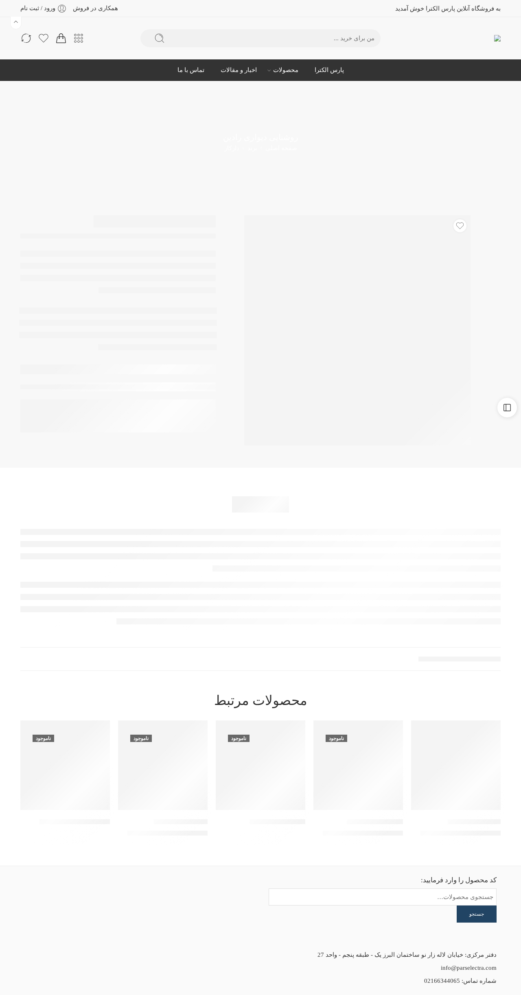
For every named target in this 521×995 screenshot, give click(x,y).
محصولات (285, 70)
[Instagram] (102, 890)
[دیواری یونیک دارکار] (260, 765)
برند (252, 148)
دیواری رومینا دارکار (375, 821)
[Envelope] (124, 890)
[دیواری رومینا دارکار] (358, 765)
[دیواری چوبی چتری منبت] (65, 765)
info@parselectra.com (469, 967)
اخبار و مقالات (239, 70)
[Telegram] (58, 890)
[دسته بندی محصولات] (78, 38)
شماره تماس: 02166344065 (460, 981)
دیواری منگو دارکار (474, 821)
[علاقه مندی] (459, 225)
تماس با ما (190, 70)
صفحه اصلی (281, 148)
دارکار (231, 148)
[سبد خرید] (61, 38)
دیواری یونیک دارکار (277, 821)
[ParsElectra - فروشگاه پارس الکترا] (483, 38)
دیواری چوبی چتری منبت (74, 821)
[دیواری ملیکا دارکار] (163, 765)
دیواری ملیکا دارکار (181, 821)
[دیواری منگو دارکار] (456, 765)
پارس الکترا (329, 70)
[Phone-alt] (80, 890)
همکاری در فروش (95, 8)
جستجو (476, 914)
